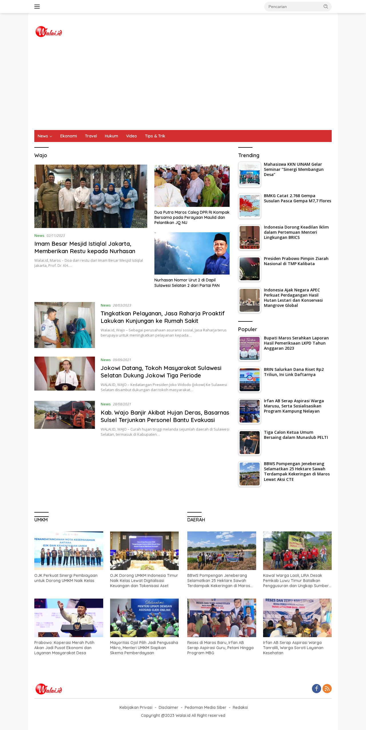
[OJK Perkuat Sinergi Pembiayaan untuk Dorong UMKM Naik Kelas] (68, 550)
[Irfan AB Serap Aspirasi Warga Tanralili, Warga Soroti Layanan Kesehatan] (297, 618)
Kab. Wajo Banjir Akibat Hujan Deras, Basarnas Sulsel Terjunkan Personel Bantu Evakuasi (165, 416)
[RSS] (327, 689)
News (43, 136)
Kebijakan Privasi (136, 707)
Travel (91, 136)
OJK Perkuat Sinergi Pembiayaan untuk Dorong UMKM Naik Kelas (66, 578)
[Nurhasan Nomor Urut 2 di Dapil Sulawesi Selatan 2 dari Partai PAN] (192, 253)
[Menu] (38, 6)
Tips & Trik (155, 136)
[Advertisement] (183, 87)
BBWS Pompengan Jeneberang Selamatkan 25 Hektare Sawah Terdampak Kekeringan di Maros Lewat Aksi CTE (218, 581)
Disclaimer (168, 707)
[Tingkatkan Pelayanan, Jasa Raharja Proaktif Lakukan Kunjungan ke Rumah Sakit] (64, 325)
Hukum (111, 136)
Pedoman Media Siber (205, 707)
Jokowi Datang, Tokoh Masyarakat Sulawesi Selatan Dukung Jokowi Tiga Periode (161, 371)
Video (131, 136)
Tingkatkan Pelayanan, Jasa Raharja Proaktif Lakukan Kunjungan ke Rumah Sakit (163, 317)
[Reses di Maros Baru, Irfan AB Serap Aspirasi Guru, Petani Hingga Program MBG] (221, 618)
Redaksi (240, 707)
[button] (326, 6)
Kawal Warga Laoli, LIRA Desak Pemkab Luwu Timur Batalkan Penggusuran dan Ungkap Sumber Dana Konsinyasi (296, 581)
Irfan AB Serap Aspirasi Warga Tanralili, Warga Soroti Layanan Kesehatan (293, 647)
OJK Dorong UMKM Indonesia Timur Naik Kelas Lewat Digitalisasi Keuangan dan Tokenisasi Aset (144, 580)
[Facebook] (316, 689)
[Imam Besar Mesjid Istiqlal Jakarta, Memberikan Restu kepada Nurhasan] (90, 196)
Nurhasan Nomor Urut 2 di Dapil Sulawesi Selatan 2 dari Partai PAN (187, 282)
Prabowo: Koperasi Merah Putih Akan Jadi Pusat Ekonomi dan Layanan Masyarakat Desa (64, 647)
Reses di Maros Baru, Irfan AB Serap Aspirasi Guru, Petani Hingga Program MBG (220, 647)
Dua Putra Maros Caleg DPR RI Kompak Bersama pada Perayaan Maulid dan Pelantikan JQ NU (192, 217)
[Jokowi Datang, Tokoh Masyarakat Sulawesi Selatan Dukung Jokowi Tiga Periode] (64, 375)
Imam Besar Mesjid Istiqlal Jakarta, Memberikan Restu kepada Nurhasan (84, 247)
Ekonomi (68, 136)
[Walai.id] (48, 31)
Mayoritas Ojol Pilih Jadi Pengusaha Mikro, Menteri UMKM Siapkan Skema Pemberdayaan (144, 647)
